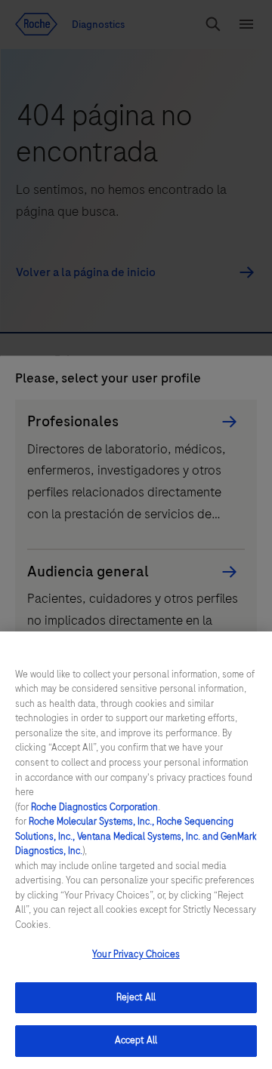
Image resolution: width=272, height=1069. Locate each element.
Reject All (136, 997)
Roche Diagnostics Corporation (94, 807)
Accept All (136, 1040)
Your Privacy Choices (136, 954)
